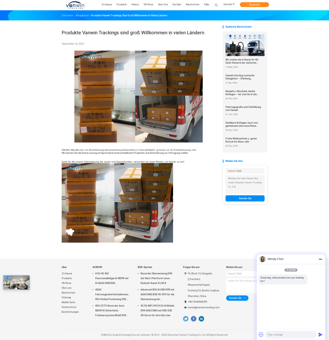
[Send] (320, 334)
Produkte (67, 278)
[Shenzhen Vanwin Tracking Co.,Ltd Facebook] (193, 319)
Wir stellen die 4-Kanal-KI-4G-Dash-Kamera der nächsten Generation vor (242, 61)
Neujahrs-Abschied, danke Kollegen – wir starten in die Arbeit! (241, 93)
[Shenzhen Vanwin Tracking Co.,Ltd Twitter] (185, 319)
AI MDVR (97, 267)
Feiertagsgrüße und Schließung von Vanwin (243, 108)
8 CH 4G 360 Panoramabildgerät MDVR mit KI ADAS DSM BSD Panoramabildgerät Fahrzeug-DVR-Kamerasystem (112, 278)
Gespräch (254, 4)
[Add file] (261, 334)
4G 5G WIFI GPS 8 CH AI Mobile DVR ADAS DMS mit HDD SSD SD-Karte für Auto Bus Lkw (157, 310)
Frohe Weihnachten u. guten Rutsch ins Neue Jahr (241, 140)
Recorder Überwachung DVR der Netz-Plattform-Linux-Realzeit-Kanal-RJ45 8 (156, 278)
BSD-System (145, 267)
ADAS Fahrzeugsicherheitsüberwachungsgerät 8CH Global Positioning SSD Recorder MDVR (113, 295)
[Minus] (320, 259)
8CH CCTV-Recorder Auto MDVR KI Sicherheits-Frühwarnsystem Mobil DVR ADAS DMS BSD (110, 311)
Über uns (66, 288)
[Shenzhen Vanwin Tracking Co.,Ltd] (75, 5)
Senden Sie (245, 198)
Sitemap (66, 297)
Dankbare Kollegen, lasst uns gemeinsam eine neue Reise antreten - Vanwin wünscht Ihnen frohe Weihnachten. (244, 124)
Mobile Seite (68, 302)
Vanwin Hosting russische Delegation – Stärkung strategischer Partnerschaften (243, 77)
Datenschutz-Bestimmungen (70, 309)
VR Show (66, 283)
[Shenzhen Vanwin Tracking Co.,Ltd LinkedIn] (201, 319)
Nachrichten (68, 292)
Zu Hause (67, 273)
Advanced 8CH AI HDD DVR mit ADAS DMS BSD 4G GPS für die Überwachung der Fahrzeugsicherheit (157, 295)
